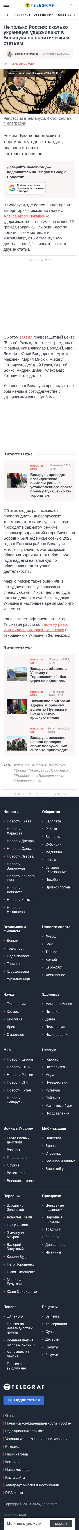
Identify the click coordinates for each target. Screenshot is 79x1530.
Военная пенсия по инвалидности (21, 1353)
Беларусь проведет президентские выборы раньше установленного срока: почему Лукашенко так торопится (51, 485)
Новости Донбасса (15, 901)
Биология (14, 1030)
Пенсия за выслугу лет (16, 1377)
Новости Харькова (14, 842)
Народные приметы (54, 1230)
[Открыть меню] (6, 5)
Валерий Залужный (15, 1258)
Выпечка (52, 1327)
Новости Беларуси (14, 1111)
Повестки (53, 1149)
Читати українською (19, 64)
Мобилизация (54, 1139)
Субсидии (53, 855)
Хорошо (61, 1524)
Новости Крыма (19, 911)
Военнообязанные (60, 1172)
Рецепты (50, 1318)
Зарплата (53, 832)
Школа (50, 871)
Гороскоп (52, 1070)
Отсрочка (53, 1164)
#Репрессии (24, 776)
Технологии (16, 1015)
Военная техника (21, 1192)
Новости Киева (19, 832)
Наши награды (17, 1465)
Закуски (51, 1366)
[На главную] (39, 5)
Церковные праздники (54, 1218)
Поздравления (57, 1124)
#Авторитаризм (27, 781)
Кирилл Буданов (20, 1268)
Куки (37, 1524)
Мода (49, 1086)
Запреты (52, 1248)
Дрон (11, 1038)
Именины (53, 1263)
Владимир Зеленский (15, 1218)
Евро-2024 (54, 978)
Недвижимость (19, 967)
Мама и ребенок (58, 1015)
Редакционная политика (25, 1442)
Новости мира (36, 468)
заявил (26, 337)
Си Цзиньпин (17, 1236)
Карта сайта (15, 1488)
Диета (50, 1030)
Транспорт (15, 959)
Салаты (51, 1358)
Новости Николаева (16, 921)
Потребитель (55, 1078)
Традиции (53, 1240)
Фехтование (55, 986)
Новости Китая (19, 1101)
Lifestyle (49, 1061)
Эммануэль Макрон (16, 1246)
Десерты (52, 1350)
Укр (72, 5)
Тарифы (13, 975)
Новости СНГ (36, 661)
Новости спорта (56, 938)
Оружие (13, 1176)
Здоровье (50, 1005)
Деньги (12, 951)
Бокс (49, 955)
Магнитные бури (58, 1116)
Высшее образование (56, 880)
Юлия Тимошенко (21, 1283)
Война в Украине (18, 1139)
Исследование (57, 1045)
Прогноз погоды (58, 898)
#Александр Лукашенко (48, 770)
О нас (9, 1426)
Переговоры (17, 1168)
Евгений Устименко (26, 54)
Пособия (52, 890)
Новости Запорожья (16, 877)
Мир (7, 1061)
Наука (9, 1005)
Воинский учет (57, 1180)
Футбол (51, 947)
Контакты (12, 1473)
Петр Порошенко (20, 1275)
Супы (49, 1343)
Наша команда (17, 1480)
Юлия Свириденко (22, 1302)
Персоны (12, 1207)
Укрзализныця (18, 990)
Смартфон (15, 1045)
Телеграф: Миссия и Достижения (32, 1496)
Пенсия (10, 1318)
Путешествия (56, 1093)
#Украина (22, 765)
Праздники (51, 1207)
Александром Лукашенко (26, 216)
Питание (52, 1022)
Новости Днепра (20, 852)
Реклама (12, 1457)
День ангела (55, 1255)
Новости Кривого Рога (21, 889)
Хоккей (51, 970)
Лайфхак (52, 1109)
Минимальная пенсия (18, 1365)
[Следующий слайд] (74, 15)
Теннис (51, 963)
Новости (11, 823)
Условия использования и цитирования (37, 1450)
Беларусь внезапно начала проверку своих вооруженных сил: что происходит (49, 744)
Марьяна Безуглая (14, 1293)
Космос (13, 1022)
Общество (51, 823)
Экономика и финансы (15, 940)
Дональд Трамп (19, 1228)
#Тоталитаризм (50, 776)
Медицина (53, 863)
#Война (20, 770)
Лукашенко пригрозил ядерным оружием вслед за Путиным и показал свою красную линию (50, 709)
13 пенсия (15, 1327)
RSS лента (14, 1504)
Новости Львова (20, 867)
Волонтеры (16, 1184)
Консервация (56, 1335)
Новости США (18, 1078)
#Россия (39, 765)
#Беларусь (57, 765)
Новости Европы (20, 1070)
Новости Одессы (20, 859)
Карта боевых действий (18, 1151)
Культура (52, 1101)
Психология (55, 1038)
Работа (51, 840)
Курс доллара (18, 982)
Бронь (50, 1157)
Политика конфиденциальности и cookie (38, 1434)
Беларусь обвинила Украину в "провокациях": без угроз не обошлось (48, 675)
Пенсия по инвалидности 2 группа (20, 1339)
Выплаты (53, 848)
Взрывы (13, 1161)
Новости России (20, 1086)
